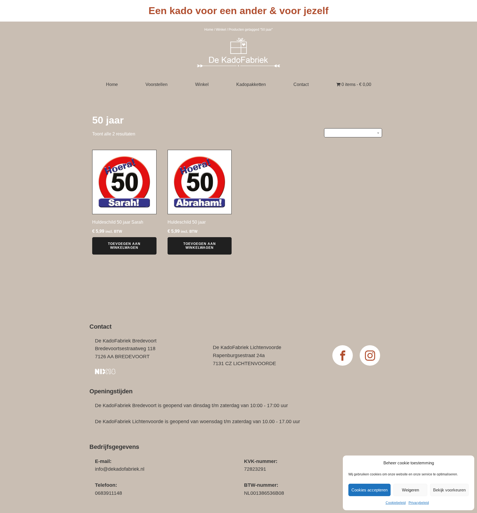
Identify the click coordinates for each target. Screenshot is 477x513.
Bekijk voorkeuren (449, 490)
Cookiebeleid (396, 503)
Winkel (221, 30)
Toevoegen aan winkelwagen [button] (124, 246)
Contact (301, 84)
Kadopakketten (251, 84)
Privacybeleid (419, 503)
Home (208, 30)
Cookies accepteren (369, 490)
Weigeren (410, 490)
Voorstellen (156, 84)
